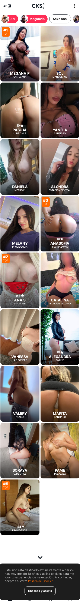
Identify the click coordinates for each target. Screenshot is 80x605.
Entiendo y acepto (40, 590)
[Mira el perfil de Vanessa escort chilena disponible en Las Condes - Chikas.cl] (19, 337)
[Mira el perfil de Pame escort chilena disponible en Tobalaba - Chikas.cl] (60, 450)
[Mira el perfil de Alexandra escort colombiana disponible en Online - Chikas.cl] (60, 337)
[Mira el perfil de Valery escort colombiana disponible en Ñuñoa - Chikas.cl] (19, 394)
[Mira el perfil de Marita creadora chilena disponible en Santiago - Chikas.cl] (60, 394)
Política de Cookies (40, 580)
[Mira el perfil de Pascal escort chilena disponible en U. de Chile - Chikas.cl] (19, 110)
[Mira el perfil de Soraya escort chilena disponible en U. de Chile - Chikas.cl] (19, 450)
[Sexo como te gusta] (38, 6)
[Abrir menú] (74, 6)
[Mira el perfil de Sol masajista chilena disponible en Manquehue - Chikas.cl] (60, 53)
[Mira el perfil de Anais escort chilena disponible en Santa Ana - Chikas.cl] (19, 280)
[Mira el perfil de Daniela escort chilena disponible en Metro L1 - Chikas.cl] (19, 167)
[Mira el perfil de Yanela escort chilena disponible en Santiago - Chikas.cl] (60, 110)
